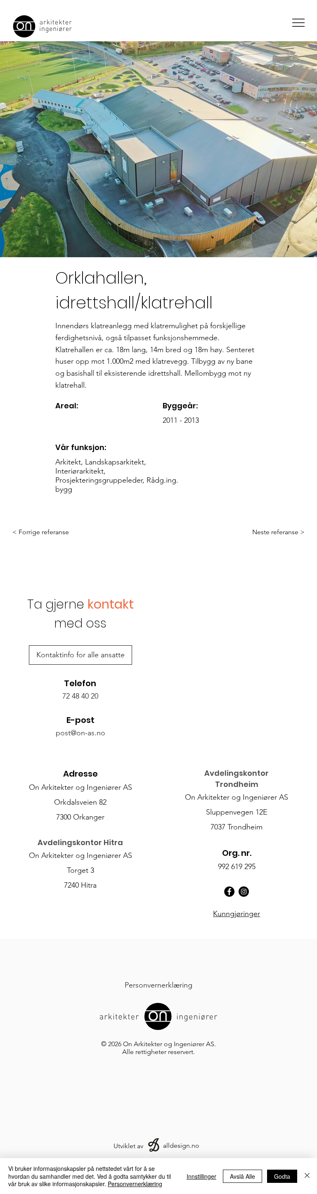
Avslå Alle (242, 1176)
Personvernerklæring (135, 1184)
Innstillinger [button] (201, 1176)
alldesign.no (181, 1145)
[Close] (307, 1176)
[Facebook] (229, 891)
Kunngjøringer (236, 913)
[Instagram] (244, 891)
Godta (282, 1176)
